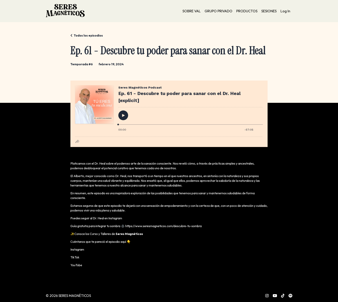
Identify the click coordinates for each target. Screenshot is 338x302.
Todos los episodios (88, 35)
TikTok (74, 257)
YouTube (76, 265)
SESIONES (269, 11)
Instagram (115, 218)
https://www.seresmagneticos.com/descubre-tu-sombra (163, 226)
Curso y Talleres (100, 234)
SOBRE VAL (191, 11)
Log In (285, 11)
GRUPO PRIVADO (218, 11)
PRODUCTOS (246, 11)
